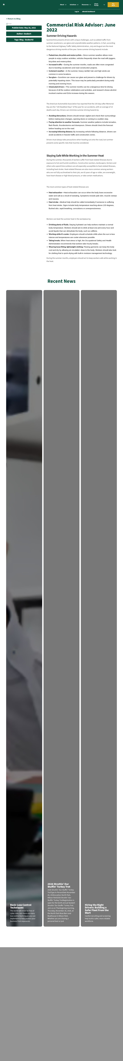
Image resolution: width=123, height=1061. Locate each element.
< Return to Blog (13, 19)
